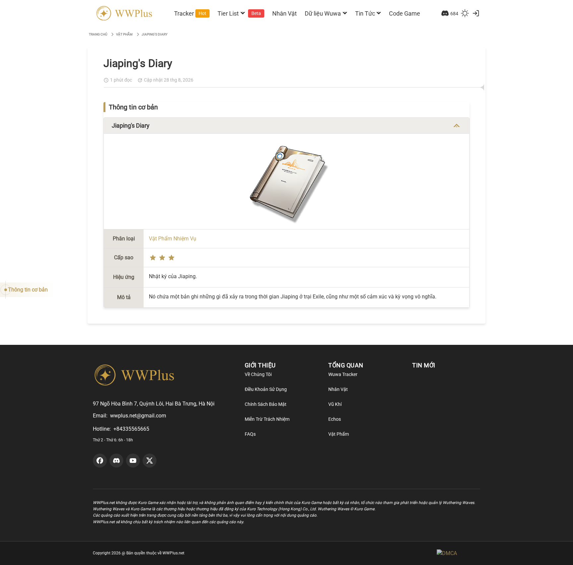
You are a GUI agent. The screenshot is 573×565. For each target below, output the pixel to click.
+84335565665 (131, 429)
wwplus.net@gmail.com (138, 415)
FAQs (250, 434)
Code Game (404, 13)
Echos (334, 419)
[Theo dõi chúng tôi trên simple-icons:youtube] (133, 461)
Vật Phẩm (338, 434)
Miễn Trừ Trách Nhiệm (267, 419)
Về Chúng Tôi (258, 374)
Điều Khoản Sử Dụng (266, 389)
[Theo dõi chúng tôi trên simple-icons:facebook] (100, 461)
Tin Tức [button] (365, 13)
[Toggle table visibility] (456, 125)
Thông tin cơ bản (28, 289)
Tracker (190, 13)
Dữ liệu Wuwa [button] (323, 13)
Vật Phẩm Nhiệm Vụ (172, 238)
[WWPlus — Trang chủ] (123, 13)
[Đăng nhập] (476, 13)
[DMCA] (458, 553)
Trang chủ (98, 34)
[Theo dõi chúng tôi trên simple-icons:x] (150, 461)
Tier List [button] (239, 13)
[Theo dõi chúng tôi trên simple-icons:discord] (116, 461)
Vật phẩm (124, 34)
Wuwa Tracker (342, 374)
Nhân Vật (284, 13)
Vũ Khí (335, 404)
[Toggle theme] (465, 13)
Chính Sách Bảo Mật (265, 404)
